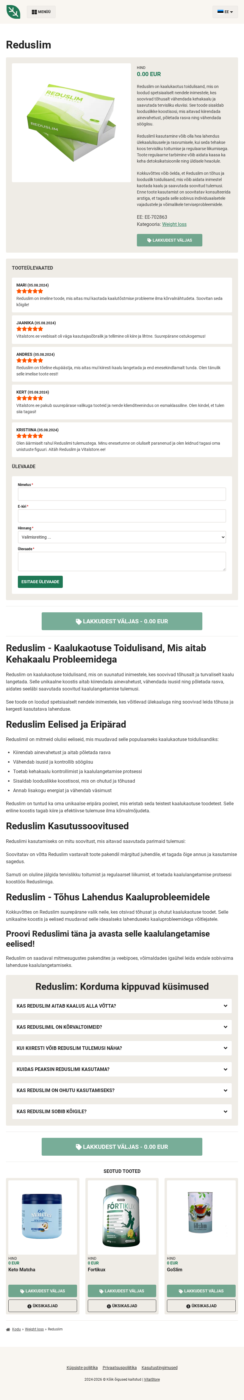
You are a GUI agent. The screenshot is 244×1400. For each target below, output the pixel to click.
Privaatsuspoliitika (120, 1367)
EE (227, 12)
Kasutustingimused (160, 1367)
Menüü (44, 12)
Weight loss (174, 224)
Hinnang (25, 528)
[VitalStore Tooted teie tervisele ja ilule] (13, 11)
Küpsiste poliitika (82, 1367)
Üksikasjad (45, 1305)
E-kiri (23, 506)
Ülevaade (26, 549)
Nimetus (25, 485)
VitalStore (152, 1379)
